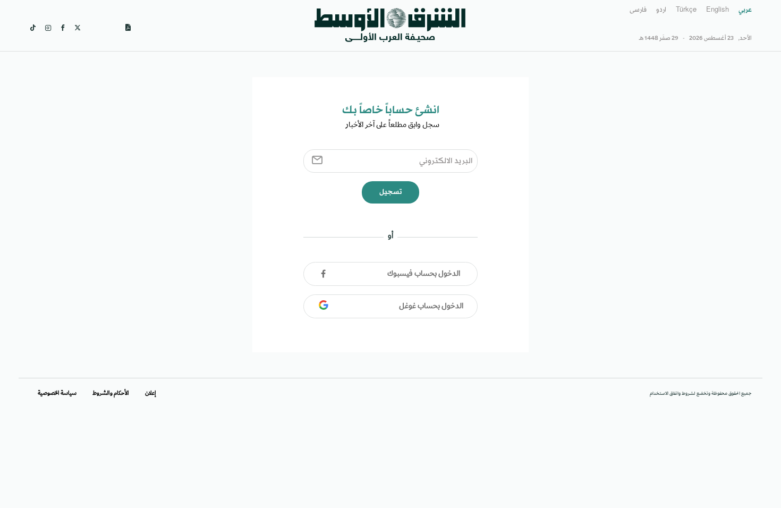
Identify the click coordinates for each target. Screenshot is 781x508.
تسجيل (390, 192)
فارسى (638, 10)
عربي (745, 10)
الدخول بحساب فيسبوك (423, 274)
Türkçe (686, 10)
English (717, 10)
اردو (661, 10)
